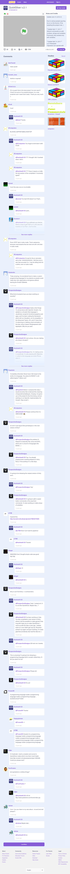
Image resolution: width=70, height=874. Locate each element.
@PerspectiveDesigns (23, 308)
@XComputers (20, 143)
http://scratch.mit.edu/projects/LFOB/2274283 (24, 519)
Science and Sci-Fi (53, 85)
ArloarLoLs (12, 86)
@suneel (18, 199)
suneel (10, 183)
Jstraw (10, 806)
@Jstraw (18, 823)
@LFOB (18, 531)
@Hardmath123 (21, 157)
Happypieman (18, 718)
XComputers (12, 128)
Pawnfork (11, 370)
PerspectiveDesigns (14, 290)
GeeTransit (11, 63)
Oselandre (11, 272)
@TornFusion (20, 784)
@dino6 (18, 120)
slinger (10, 550)
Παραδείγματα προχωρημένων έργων (55, 70)
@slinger (18, 568)
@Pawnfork (19, 390)
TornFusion (12, 768)
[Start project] (5, 14)
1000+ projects (52, 99)
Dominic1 (17, 219)
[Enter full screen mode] (43, 13)
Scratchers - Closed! (54, 114)
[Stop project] (7, 14)
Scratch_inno (12, 75)
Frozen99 (11, 691)
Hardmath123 (13, 10)
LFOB (10, 513)
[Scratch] (12, 2)
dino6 (10, 104)
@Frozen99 (19, 710)
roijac (10, 750)
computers (51, 129)
